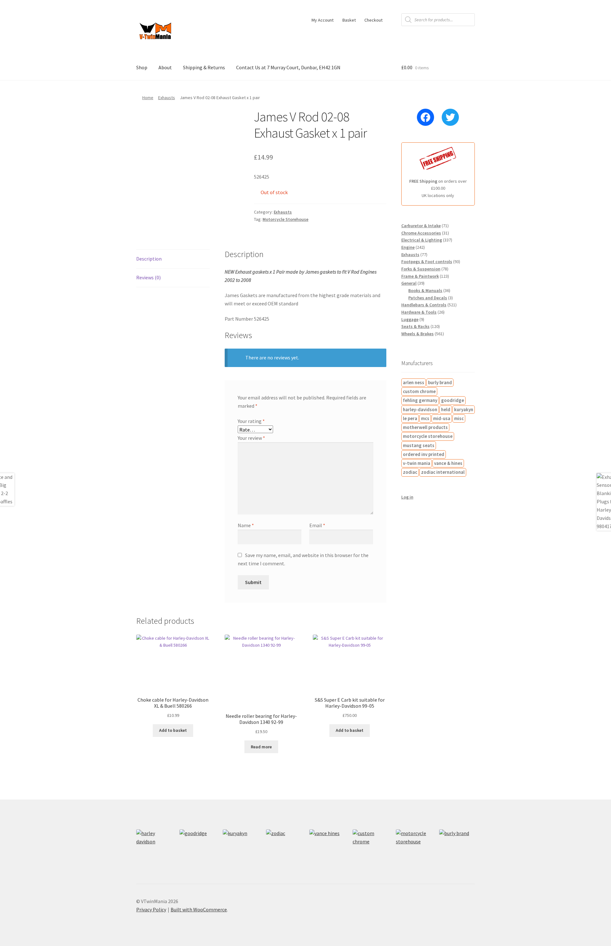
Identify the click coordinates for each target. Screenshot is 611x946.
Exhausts (166, 97)
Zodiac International (443, 472)
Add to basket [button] (173, 730)
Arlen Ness (413, 382)
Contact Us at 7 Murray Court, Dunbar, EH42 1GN (288, 67)
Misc (459, 418)
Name (246, 525)
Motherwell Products (425, 427)
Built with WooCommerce (199, 909)
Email (317, 525)
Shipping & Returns (204, 67)
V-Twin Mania (416, 463)
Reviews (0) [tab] (148, 277)
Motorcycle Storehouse (285, 219)
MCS (425, 418)
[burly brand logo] (457, 847)
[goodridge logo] (197, 847)
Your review (251, 438)
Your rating (251, 421)
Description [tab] (149, 258)
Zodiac (410, 472)
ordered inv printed (423, 454)
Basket (349, 20)
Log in (407, 497)
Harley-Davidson (420, 409)
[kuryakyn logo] (240, 847)
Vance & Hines (448, 463)
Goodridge (452, 400)
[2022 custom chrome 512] (370, 847)
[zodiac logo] (284, 847)
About (165, 67)
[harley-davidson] (154, 847)
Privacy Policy (151, 909)
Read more (261, 747)
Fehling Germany (420, 400)
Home (147, 97)
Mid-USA (441, 418)
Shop (141, 67)
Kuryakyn (463, 409)
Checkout (373, 20)
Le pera (410, 418)
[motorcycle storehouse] (414, 847)
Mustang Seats (418, 445)
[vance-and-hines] (327, 847)
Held (445, 409)
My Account (323, 20)
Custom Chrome (419, 391)
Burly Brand (440, 382)
